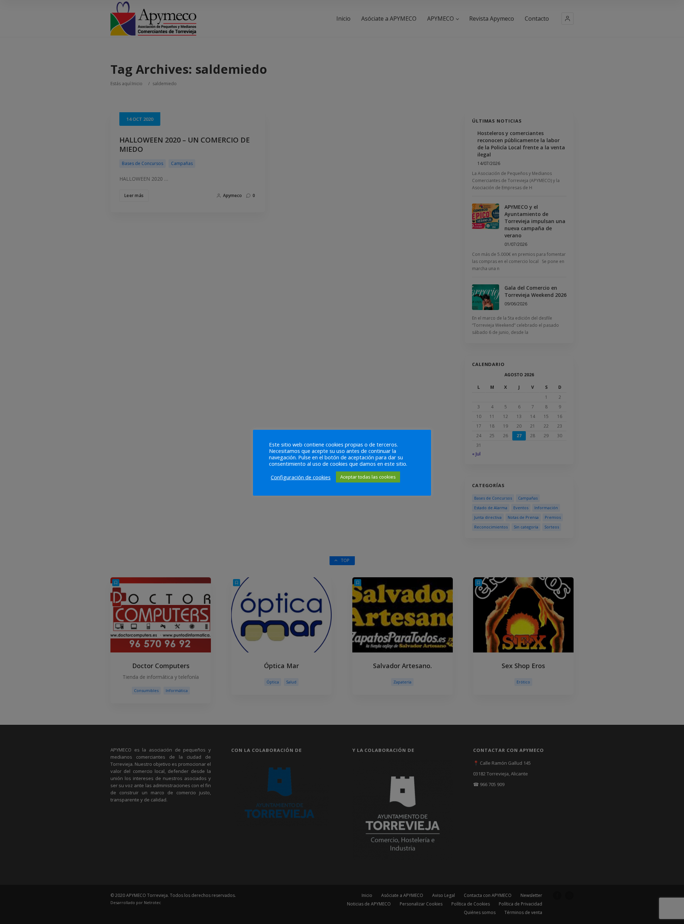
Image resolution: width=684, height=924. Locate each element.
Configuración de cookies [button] (301, 477)
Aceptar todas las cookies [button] (368, 477)
